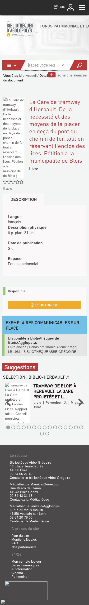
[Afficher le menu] (82, 7)
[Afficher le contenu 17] (47, 433)
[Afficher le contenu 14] (76, 427)
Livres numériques (25, 565)
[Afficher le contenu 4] (24, 427)
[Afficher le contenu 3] (18, 427)
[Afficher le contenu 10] (55, 427)
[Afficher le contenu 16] (42, 433)
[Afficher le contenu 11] (60, 427)
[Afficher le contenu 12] (65, 427)
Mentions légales (24, 539)
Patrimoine (19, 576)
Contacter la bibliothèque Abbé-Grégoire (40, 478)
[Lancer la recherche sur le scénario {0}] (78, 65)
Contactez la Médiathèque (29, 499)
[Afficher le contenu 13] (71, 427)
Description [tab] (23, 199)
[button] (8, 402)
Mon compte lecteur (26, 561)
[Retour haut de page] (3, 601)
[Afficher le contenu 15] (81, 427)
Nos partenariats (23, 547)
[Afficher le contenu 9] (50, 427)
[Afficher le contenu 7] (39, 427)
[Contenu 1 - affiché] (8, 427)
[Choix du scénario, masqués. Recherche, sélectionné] (14, 65)
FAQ (14, 543)
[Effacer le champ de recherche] (63, 65)
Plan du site (20, 536)
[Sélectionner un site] (63, 7)
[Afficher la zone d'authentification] (71, 7)
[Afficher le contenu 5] (29, 427)
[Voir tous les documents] (68, 378)
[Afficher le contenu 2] (13, 427)
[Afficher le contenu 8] (45, 427)
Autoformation (22, 569)
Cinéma (17, 573)
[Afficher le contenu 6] (34, 427)
